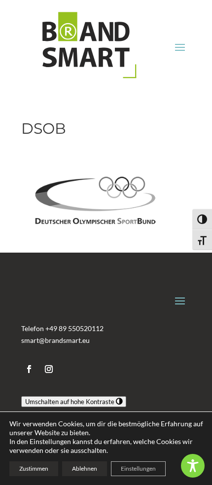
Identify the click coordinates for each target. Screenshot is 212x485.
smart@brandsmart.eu (55, 340)
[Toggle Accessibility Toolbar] (193, 466)
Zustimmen (33, 468)
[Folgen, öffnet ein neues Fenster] (29, 369)
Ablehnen (84, 468)
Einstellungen (138, 468)
